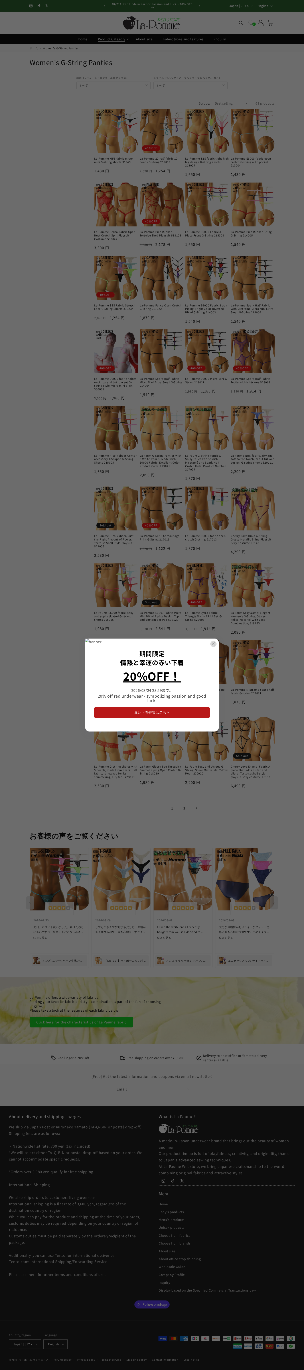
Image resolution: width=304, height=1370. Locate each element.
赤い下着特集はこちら (152, 712)
